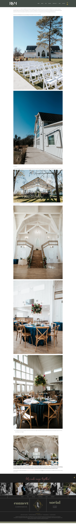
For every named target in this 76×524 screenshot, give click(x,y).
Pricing (33, 496)
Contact (52, 496)
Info (28, 496)
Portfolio (40, 496)
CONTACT (63, 3)
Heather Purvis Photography (31, 470)
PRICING (49, 3)
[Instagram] (67, 3)
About (22, 496)
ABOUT (42, 3)
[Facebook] (67, 4)
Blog (47, 496)
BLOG (59, 3)
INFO (46, 3)
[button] (38, 164)
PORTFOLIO (54, 3)
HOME (38, 3)
